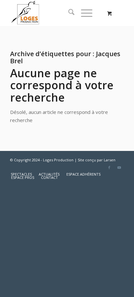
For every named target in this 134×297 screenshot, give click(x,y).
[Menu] (83, 13)
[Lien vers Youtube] (119, 167)
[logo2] (55, 13)
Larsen (109, 159)
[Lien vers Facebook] (109, 167)
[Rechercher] (68, 13)
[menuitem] (68, 13)
